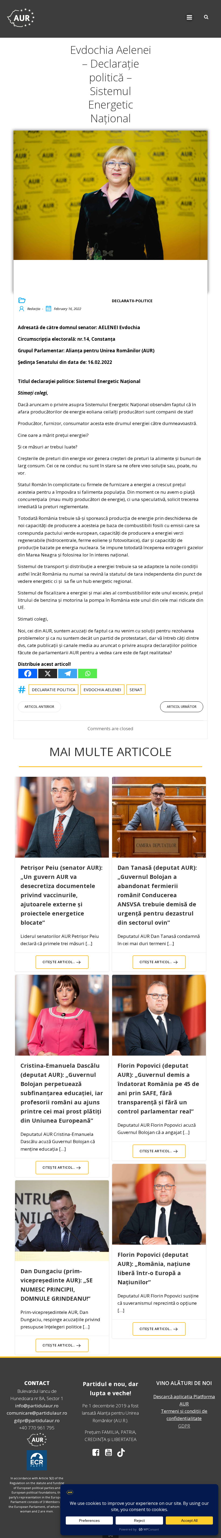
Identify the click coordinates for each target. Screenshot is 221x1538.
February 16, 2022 (67, 308)
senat (136, 689)
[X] (47, 673)
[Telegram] (67, 673)
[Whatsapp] (87, 673)
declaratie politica (53, 689)
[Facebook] (27, 673)
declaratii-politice (132, 300)
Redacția (33, 308)
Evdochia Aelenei (102, 689)
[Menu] (189, 17)
